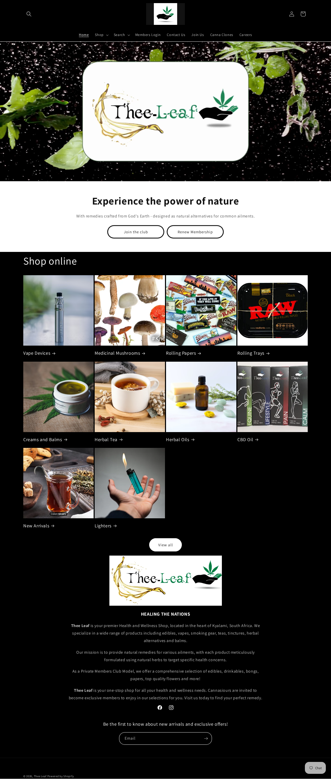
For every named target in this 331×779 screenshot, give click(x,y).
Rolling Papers (181, 353)
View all (165, 544)
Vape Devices (36, 353)
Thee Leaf (40, 776)
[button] (29, 14)
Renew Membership (195, 231)
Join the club (136, 231)
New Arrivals (36, 526)
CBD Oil (245, 439)
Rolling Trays (250, 353)
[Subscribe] (206, 738)
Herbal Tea (106, 439)
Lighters (103, 526)
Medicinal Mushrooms (117, 353)
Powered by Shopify (60, 776)
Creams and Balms (42, 439)
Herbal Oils (177, 439)
